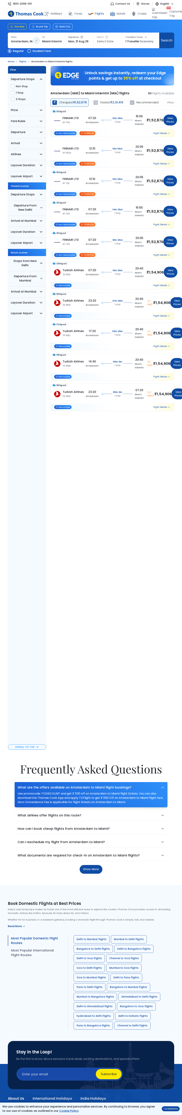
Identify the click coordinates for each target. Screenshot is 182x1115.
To (43, 37)
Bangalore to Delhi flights (93, 949)
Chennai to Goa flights (124, 958)
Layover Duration (23, 165)
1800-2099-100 (22, 4)
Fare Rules (18, 121)
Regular (18, 51)
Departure (73, 37)
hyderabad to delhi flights (94, 1016)
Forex (78, 14)
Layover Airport (22, 176)
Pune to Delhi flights (89, 987)
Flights (99, 14)
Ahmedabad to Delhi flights (139, 996)
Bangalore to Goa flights (136, 1006)
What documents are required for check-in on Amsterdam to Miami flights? (79, 855)
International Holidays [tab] (52, 1098)
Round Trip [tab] (42, 26)
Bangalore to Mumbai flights (128, 987)
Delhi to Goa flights (89, 958)
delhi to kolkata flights (133, 1016)
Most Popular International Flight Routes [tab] (32, 952)
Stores (145, 4)
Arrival (15, 143)
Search (166, 40)
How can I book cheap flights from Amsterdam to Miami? (64, 828)
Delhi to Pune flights (126, 977)
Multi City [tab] (65, 26)
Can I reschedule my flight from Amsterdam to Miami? (61, 842)
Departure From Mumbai (25, 278)
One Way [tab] (19, 26)
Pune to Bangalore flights (93, 1025)
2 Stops (21, 99)
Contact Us (122, 4)
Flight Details (160, 133)
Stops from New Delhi (25, 263)
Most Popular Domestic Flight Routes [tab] (34, 940)
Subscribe (109, 1074)
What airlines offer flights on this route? (49, 815)
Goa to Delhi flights (89, 968)
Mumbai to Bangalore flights (95, 996)
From (14, 37)
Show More (91, 869)
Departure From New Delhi (25, 207)
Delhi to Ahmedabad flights (95, 1006)
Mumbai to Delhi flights (129, 939)
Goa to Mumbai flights (91, 977)
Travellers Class (134, 37)
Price (14, 110)
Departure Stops (23, 79)
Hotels (120, 14)
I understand (171, 1108)
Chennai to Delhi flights (132, 1025)
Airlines (16, 154)
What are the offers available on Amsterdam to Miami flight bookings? (74, 787)
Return (100, 37)
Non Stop (22, 86)
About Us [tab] (16, 1098)
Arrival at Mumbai (23, 221)
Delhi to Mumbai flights (91, 939)
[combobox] (22, 41)
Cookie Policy (69, 1111)
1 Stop (19, 92)
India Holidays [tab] (93, 1098)
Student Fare (41, 51)
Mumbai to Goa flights (124, 968)
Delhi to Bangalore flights (134, 949)
